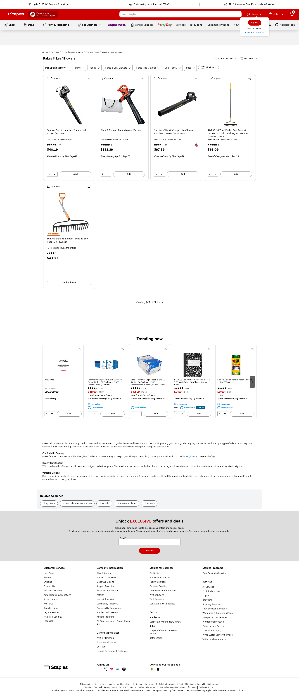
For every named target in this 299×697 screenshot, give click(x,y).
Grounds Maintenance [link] (72, 52)
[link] (49, 4)
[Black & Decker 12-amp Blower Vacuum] (123, 104)
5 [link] (111, 145)
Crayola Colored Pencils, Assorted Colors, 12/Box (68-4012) (235, 381)
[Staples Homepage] (14, 14)
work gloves (189, 456)
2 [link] (58, 253)
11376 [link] (144, 388)
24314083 (49, 380)
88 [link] (166, 145)
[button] (238, 14)
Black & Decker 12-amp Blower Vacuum (121, 130)
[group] (63, 381)
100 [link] (59, 145)
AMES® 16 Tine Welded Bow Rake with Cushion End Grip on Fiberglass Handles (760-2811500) (228, 133)
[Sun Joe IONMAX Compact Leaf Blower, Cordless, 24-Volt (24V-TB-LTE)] (176, 104)
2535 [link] (187, 388)
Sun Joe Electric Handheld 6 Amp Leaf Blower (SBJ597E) (66, 132)
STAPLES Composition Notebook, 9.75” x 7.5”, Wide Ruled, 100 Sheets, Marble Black (192, 382)
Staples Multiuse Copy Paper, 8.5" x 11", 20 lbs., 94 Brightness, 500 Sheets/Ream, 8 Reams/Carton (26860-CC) (148, 382)
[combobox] (180, 14)
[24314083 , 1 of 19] (63, 364)
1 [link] (218, 145)
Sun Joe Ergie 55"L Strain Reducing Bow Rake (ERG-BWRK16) (67, 240)
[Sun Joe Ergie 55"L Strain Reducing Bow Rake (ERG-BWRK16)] (69, 213)
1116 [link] (230, 388)
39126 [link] (100, 388)
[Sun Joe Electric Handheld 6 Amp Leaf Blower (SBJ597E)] (69, 104)
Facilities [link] (55, 52)
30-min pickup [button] (94, 404)
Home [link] (45, 52)
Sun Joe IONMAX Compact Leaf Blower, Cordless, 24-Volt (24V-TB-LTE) (174, 132)
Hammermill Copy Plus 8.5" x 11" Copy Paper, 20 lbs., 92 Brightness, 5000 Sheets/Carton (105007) (105, 382)
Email (123, 538)
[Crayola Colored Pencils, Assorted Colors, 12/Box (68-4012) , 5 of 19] (235, 364)
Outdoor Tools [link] (92, 52)
